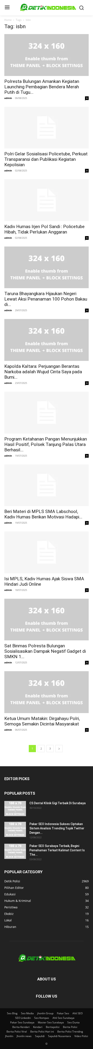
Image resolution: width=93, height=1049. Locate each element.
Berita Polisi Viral (16, 1031)
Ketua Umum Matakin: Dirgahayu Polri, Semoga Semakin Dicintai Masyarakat (42, 721)
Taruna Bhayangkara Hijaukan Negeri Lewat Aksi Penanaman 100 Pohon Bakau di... (45, 299)
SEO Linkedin (23, 1018)
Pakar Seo (63, 1013)
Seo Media (27, 1013)
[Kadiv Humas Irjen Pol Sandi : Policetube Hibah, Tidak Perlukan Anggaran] (46, 200)
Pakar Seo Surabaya (22, 1022)
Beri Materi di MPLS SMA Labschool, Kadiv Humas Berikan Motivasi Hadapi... (43, 514)
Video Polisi (81, 1036)
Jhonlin (9, 1036)
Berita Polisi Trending (70, 1031)
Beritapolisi (52, 1027)
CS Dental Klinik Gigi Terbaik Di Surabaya (57, 803)
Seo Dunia (73, 1022)
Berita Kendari (21, 1027)
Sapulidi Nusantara (59, 1036)
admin (8, 98)
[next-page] (59, 748)
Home (8, 20)
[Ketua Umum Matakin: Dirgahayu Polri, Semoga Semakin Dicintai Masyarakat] (46, 692)
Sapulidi (40, 1036)
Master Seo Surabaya (51, 1022)
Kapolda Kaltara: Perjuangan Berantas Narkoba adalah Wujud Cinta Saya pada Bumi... (43, 372)
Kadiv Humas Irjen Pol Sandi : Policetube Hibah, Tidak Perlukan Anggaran (44, 229)
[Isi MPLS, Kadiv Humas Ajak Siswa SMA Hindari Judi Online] (46, 552)
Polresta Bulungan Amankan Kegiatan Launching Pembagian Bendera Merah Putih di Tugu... (41, 87)
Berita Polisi (70, 1027)
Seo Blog (12, 1013)
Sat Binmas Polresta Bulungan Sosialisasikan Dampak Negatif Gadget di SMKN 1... (45, 651)
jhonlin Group (45, 1013)
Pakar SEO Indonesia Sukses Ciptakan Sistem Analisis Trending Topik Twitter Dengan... (56, 828)
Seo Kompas (41, 1018)
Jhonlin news (24, 1036)
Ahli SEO (77, 1013)
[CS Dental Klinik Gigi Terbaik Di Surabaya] (15, 808)
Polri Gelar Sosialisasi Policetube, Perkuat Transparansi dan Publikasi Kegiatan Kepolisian (46, 159)
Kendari (37, 1027)
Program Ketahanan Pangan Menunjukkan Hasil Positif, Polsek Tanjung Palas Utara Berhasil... (45, 444)
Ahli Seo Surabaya (63, 1018)
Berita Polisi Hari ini (42, 1031)
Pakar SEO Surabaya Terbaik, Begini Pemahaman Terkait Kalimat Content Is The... (57, 850)
